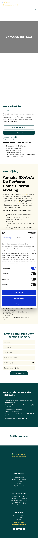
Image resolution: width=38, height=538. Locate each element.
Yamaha (24, 194)
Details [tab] (19, 237)
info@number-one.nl (19, 524)
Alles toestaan (19, 292)
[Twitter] (24, 529)
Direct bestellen (19, 133)
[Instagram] (20, 529)
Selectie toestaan (19, 298)
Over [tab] (31, 237)
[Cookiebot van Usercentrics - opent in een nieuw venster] (28, 233)
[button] (27, 10)
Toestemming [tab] (7, 237)
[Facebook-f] (17, 529)
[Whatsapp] (14, 529)
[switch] (33, 273)
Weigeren (19, 303)
